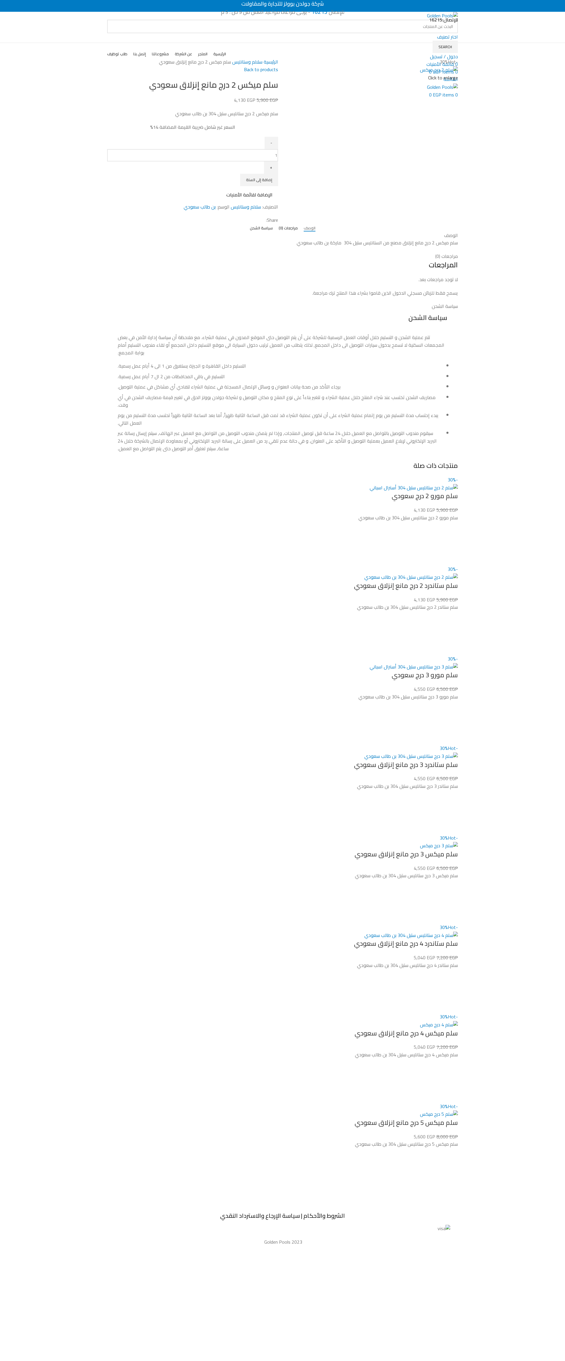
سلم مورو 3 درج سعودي (425, 675)
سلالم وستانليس (246, 61)
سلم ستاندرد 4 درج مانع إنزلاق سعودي (406, 943)
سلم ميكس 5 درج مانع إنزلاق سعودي (406, 1122)
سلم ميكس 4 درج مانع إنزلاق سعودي (406, 1033)
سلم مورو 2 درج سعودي (425, 496)
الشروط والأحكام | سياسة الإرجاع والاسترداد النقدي (282, 1215)
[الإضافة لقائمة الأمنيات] (450, 528)
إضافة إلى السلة (259, 179)
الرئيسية (270, 61)
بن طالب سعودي (200, 206)
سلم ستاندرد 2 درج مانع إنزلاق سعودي (406, 585)
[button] (450, 543)
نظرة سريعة (450, 558)
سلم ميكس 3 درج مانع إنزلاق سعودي (406, 854)
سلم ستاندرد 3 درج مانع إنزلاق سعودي (406, 764)
